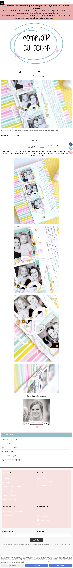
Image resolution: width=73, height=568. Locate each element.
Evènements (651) (9, 456)
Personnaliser (12, 565)
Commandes (8, 516)
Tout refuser (37, 565)
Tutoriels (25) (8, 451)
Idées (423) (6, 443)
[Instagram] (71, 148)
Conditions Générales (12, 487)
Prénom (40, 531)
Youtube (43, 525)
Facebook (42, 512)
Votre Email (7, 531)
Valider (36, 540)
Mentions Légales (10, 482)
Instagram (43, 516)
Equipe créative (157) (11, 460)
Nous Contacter (9, 499)
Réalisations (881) (9, 447)
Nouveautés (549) (9, 439)
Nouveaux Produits (45, 482)
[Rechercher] (43, 75)
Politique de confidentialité (16, 562)
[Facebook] (71, 144)
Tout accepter (60, 565)
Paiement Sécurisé (10, 495)
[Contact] (71, 152)
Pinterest (43, 520)
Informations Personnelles (14, 511)
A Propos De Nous (10, 491)
